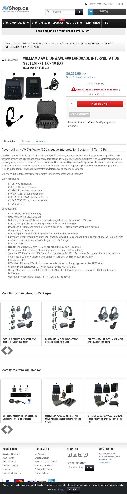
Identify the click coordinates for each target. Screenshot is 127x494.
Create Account (42, 458)
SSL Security (8, 458)
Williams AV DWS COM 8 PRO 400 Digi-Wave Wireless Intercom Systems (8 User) (63, 419)
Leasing (6, 469)
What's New (93, 23)
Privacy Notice (41, 473)
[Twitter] (75, 455)
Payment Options (10, 465)
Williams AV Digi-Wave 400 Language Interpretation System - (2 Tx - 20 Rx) (105, 419)
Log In (120, 4)
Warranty (41, 141)
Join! (90, 467)
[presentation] (3, 350)
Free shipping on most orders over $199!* (63, 30)
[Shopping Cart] (90, 12)
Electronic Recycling (11, 473)
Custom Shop (75, 23)
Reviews (26, 141)
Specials (58, 21)
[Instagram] (80, 455)
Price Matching (9, 461)
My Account (108, 4)
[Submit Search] (79, 12)
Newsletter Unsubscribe (46, 461)
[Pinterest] (85, 455)
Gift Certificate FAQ (43, 465)
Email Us (105, 462)
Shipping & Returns (11, 454)
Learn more (59, 490)
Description (10, 141)
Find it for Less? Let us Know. (81, 77)
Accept (73, 489)
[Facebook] (69, 455)
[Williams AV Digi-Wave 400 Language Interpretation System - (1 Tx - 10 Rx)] (31, 101)
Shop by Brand (41, 23)
